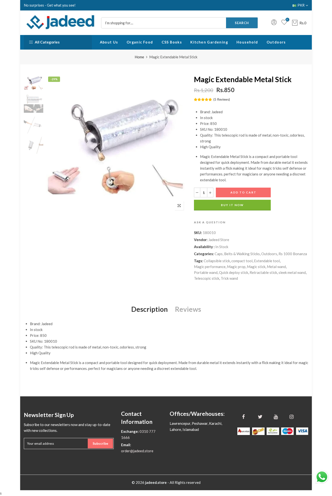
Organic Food (140, 42)
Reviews (188, 309)
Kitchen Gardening (209, 42)
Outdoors (276, 42)
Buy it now (232, 205)
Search (242, 23)
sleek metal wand (292, 272)
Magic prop (236, 266)
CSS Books (172, 42)
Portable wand (206, 272)
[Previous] (54, 143)
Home (139, 57)
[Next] (179, 143)
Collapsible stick (217, 261)
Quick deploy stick (233, 272)
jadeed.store (156, 482)
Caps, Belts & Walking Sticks (237, 254)
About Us (109, 42)
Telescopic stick (206, 278)
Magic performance (210, 266)
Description (149, 309)
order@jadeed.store (137, 451)
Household (247, 42)
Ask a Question (210, 222)
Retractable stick (263, 272)
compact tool (242, 261)
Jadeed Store (218, 239)
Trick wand (229, 278)
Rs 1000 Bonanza (293, 254)
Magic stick (256, 266)
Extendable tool (267, 261)
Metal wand (276, 266)
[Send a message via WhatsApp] (322, 477)
